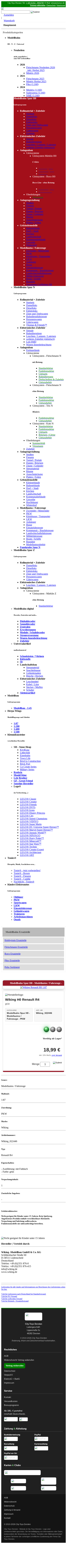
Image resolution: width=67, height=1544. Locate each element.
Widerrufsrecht (10, 1360)
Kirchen (30, 234)
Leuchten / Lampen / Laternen (41, 144)
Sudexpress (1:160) (35, 92)
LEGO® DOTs (27, 807)
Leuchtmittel (32, 681)
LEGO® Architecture (30, 852)
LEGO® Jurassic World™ (33, 832)
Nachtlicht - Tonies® (24, 881)
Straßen (30, 203)
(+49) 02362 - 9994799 (35, 3)
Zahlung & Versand (12, 1510)
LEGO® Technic (28, 846)
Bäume (29, 217)
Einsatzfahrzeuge (34, 267)
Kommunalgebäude (35, 239)
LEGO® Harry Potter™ (32, 838)
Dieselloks (31, 119)
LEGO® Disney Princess (32, 813)
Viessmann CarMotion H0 (39, 284)
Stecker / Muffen (34, 687)
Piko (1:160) (32, 84)
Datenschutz (51, 5)
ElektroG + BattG (12, 1379)
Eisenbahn (25, 755)
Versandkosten (10, 1401)
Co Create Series (28, 766)
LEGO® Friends (28, 804)
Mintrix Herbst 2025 (36, 81)
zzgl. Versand (57, 1055)
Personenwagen (34, 127)
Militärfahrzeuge (34, 536)
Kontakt (7, 1397)
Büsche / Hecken (34, 676)
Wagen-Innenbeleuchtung (38, 344)
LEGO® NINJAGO (30, 835)
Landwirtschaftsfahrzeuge (39, 273)
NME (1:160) (33, 95)
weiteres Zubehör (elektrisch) (40, 147)
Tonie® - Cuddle (22, 879)
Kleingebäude (33, 482)
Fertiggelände (33, 350)
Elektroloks (31, 122)
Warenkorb (9, 20)
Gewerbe (30, 242)
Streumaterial (32, 468)
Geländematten (33, 673)
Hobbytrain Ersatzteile (15, 940)
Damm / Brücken (34, 211)
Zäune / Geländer (34, 214)
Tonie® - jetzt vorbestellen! (27, 870)
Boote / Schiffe (33, 279)
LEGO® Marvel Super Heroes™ (36, 829)
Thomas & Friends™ (36, 325)
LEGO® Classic (28, 799)
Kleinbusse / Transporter (38, 256)
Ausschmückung (34, 219)
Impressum (61, 5)
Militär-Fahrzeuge (35, 276)
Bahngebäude (33, 228)
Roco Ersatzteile (13, 953)
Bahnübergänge (34, 141)
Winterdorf (31, 245)
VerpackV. (8, 1375)
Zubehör (30, 133)
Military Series (27, 769)
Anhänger (31, 262)
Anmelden (9, 15)
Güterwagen (32, 130)
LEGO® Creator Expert (32, 849)
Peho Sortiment (12, 967)
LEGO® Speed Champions (33, 818)
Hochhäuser (32, 502)
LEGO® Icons (27, 810)
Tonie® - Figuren (22, 876)
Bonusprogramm (11, 1405)
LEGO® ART (27, 855)
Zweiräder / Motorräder (37, 250)
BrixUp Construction (30, 761)
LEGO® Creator (28, 801)
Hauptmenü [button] (9, 25)
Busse (29, 264)
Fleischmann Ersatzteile (16, 947)
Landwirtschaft (33, 236)
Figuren (30, 205)
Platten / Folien (33, 222)
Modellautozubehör (35, 544)
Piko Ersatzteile (12, 960)
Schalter (30, 690)
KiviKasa (24, 749)
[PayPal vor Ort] (18, 1458)
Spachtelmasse (33, 670)
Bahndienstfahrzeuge (36, 316)
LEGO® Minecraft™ (30, 841)
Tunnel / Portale (34, 208)
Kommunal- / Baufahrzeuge (40, 270)
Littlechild (25, 752)
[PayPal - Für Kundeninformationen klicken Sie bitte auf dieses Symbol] (48, 1439)
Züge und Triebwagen (37, 125)
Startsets (30, 113)
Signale (30, 139)
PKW (29, 253)
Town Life (25, 758)
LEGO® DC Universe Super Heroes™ (39, 827)
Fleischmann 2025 (35, 78)
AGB (6, 1356)
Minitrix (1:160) (34, 90)
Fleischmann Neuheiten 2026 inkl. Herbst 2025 (40, 69)
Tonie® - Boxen (22, 873)
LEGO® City (27, 815)
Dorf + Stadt (32, 231)
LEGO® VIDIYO (29, 821)
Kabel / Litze (32, 684)
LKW (29, 259)
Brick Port (25, 764)
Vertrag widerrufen (37, 5)
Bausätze (30, 281)
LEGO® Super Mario (31, 824)
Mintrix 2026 (32, 73)
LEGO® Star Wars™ (30, 844)
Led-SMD (31, 341)
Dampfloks (31, 116)
